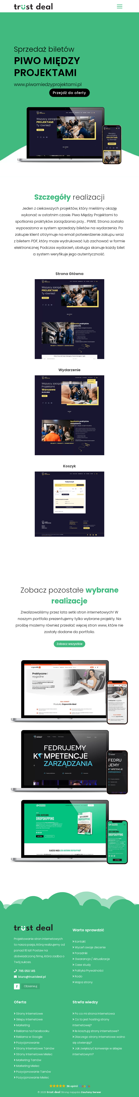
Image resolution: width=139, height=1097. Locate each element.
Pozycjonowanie (27, 1043)
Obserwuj (30, 986)
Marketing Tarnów (28, 1060)
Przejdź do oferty (69, 92)
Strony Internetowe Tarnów (35, 1048)
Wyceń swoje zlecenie (90, 947)
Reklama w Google (29, 1037)
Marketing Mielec (27, 1066)
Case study (83, 965)
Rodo (78, 976)
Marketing (23, 1025)
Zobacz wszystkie (69, 644)
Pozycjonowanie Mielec (32, 1077)
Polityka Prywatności (89, 970)
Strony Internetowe (29, 1014)
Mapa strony (84, 982)
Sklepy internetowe (29, 1019)
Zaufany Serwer (91, 1092)
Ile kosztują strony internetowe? (97, 1031)
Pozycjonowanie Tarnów (33, 1072)
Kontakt (80, 941)
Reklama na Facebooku (32, 1031)
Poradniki (81, 953)
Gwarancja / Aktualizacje (92, 959)
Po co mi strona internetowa (95, 1014)
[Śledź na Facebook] (17, 986)
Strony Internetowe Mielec (34, 1054)
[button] (69, 1086)
